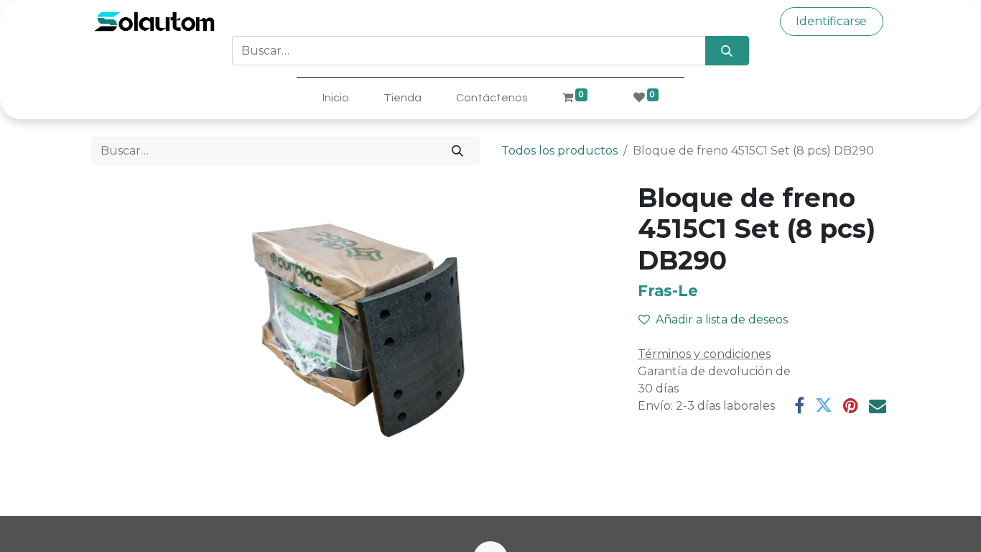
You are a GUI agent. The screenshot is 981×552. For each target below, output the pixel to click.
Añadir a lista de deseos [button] (722, 319)
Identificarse (831, 21)
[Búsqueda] (727, 50)
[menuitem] (335, 97)
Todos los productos (559, 150)
